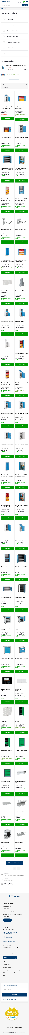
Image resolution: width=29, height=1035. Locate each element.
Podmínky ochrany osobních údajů (11, 970)
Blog (4, 975)
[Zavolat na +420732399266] (19, 2)
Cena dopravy (6, 964)
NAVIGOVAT (7, 920)
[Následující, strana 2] (14, 868)
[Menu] (27, 2)
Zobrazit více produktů (14, 79)
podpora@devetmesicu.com (10, 932)
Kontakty (5, 961)
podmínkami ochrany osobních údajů (9, 999)
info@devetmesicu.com (9, 941)
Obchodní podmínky (8, 967)
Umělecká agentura (19, 1027)
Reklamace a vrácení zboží (9, 972)
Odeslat (14, 994)
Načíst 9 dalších (13, 862)
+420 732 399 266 (7, 933)
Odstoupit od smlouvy (10, 957)
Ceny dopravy (10, 1027)
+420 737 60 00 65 (7, 937)
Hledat (25, 5)
